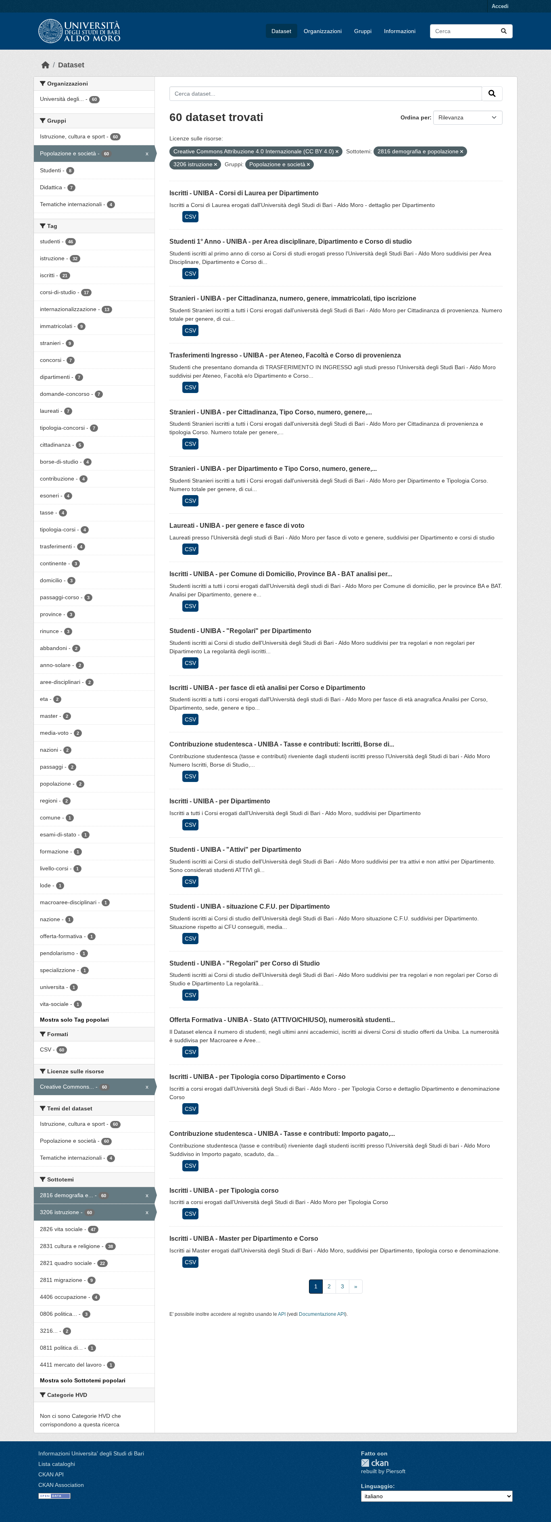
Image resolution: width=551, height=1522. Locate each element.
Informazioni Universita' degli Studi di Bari (91, 1453)
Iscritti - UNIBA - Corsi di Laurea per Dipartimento (244, 193)
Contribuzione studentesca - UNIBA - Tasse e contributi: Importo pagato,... (282, 1133)
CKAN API (51, 1474)
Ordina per (415, 117)
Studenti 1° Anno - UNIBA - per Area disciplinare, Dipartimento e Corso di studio (290, 241)
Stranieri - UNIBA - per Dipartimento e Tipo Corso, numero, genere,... (273, 468)
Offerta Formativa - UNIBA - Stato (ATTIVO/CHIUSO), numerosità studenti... (282, 1019)
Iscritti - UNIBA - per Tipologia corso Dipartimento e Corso (257, 1076)
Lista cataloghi (56, 1464)
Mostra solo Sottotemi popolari (82, 1380)
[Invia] (504, 31)
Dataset (281, 31)
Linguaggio (377, 1486)
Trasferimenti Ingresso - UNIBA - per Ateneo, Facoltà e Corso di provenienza (285, 355)
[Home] (46, 65)
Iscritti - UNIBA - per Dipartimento (219, 801)
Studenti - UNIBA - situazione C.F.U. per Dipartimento (249, 906)
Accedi (500, 6)
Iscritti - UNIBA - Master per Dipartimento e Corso (243, 1238)
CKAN (374, 1463)
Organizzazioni (323, 31)
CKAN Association (61, 1485)
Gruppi (363, 31)
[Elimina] (337, 151)
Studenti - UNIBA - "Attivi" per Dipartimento (235, 849)
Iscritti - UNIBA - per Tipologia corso (224, 1190)
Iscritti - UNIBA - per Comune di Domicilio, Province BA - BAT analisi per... (280, 574)
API (282, 1314)
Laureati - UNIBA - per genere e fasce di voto (237, 525)
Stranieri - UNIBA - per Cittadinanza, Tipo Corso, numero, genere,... (270, 412)
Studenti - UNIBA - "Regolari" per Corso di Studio (244, 963)
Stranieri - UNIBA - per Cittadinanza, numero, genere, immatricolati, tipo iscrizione (292, 298)
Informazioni (399, 31)
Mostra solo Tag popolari (74, 1019)
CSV (190, 216)
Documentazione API (322, 1314)
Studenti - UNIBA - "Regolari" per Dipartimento (240, 630)
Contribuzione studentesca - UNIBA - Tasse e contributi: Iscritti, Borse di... (281, 744)
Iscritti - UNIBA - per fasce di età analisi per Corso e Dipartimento (267, 687)
